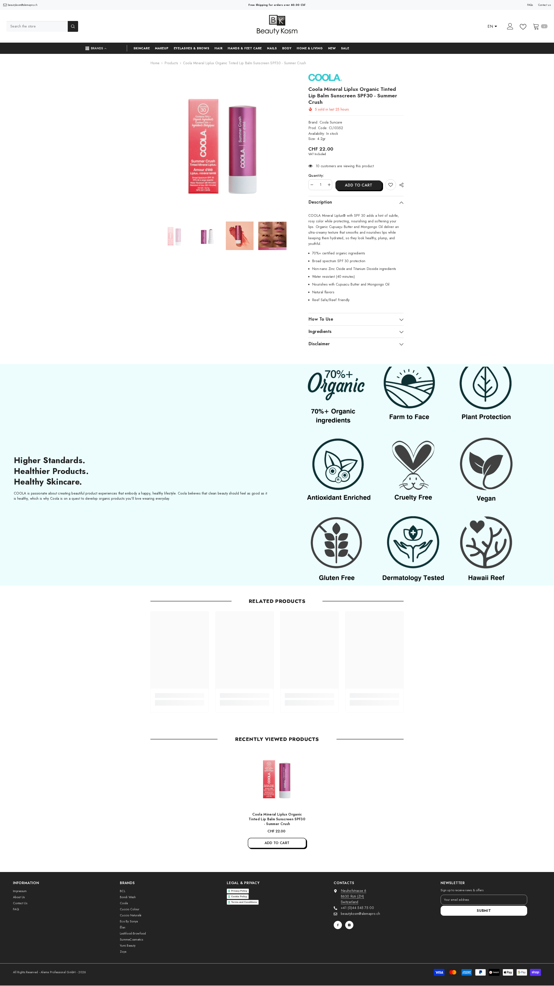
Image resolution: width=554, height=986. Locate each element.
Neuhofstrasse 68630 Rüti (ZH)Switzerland (353, 896)
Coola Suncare (331, 122)
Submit (484, 910)
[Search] (42, 26)
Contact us (544, 5)
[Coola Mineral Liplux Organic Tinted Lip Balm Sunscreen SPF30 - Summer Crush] (277, 778)
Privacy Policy (239, 890)
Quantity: (316, 175)
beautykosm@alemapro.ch (22, 5)
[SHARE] (400, 185)
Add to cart (358, 185)
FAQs (530, 5)
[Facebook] (338, 925)
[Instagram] (349, 925)
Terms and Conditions (244, 902)
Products (171, 63)
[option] (223, 144)
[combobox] (37, 26)
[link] (390, 184)
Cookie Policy (239, 896)
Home (154, 63)
